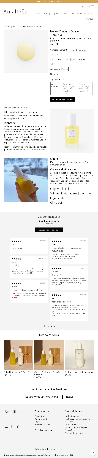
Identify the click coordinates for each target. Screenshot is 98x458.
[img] (16, 241)
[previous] (5, 359)
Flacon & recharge (77, 50)
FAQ (37, 422)
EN (83, 6)
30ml (66, 59)
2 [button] (48, 326)
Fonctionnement (78, 13)
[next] (92, 359)
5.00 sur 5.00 (55, 221)
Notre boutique (72, 416)
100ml (82, 59)
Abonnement (41, 419)
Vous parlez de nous (74, 433)
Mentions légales (42, 424)
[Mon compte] (88, 6)
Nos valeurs (70, 424)
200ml (54, 64)
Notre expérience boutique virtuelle (77, 420)
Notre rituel (40, 416)
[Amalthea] (15, 11)
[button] (54, 41)
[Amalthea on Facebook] (12, 427)
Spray (65, 69)
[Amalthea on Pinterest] (17, 427)
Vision (66, 13)
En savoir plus (63, 455)
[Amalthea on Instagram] (6, 427)
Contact (89, 19)
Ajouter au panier (62, 99)
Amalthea (46, 449)
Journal (90, 13)
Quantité (54, 74)
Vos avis (69, 430)
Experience (57, 13)
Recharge (46, 13)
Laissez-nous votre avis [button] (49, 230)
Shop (38, 13)
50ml (73, 59)
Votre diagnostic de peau (76, 427)
